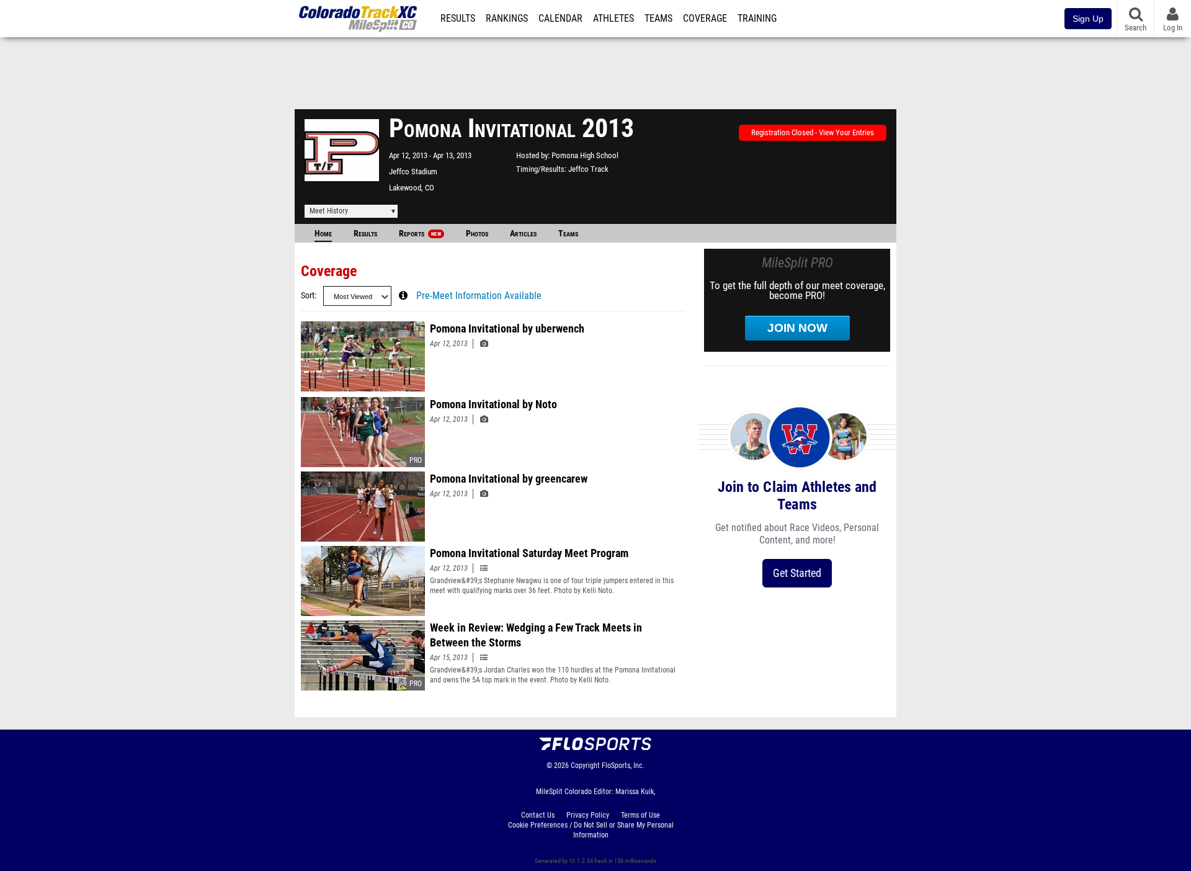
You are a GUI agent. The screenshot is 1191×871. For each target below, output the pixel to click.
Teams (658, 18)
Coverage (705, 18)
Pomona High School (584, 155)
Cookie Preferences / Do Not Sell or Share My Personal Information (591, 830)
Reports (420, 233)
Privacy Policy (587, 815)
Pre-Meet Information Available (479, 296)
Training (757, 18)
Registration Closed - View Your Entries (812, 132)
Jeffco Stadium (413, 171)
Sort (307, 295)
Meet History (329, 211)
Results (457, 18)
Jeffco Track (588, 169)
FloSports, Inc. (623, 765)
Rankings (507, 18)
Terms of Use (640, 815)
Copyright (585, 765)
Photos (477, 233)
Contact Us (538, 815)
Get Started (797, 572)
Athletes (613, 18)
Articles (523, 233)
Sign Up (1088, 19)
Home (323, 233)
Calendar (560, 18)
